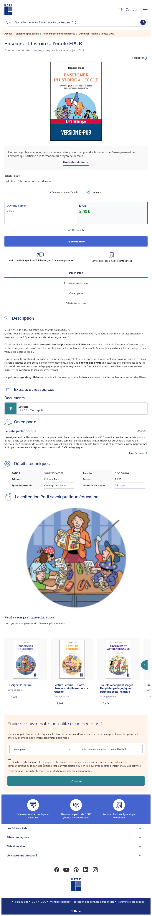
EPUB (82, 205)
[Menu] (145, 9)
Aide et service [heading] (16, 846)
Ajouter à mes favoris (66, 192)
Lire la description (74, 162)
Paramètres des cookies (131, 901)
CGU (43, 901)
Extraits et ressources (76, 283)
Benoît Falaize (12, 175)
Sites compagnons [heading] (18, 837)
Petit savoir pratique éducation (35, 181)
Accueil (8, 33)
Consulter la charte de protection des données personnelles (58, 771)
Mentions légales (59, 901)
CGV (34, 901)
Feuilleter (138, 57)
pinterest (76, 869)
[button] (76, 101)
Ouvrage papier (16, 205)
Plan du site (21, 901)
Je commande (76, 241)
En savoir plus (15, 771)
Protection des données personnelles (93, 901)
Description (76, 272)
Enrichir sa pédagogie (27, 33)
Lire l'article (136, 453)
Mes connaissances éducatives (58, 33)
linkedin (85, 869)
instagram (95, 869)
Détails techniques (76, 303)
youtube (66, 869)
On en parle (76, 293)
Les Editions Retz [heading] (17, 828)
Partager (96, 192)
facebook (57, 869)
